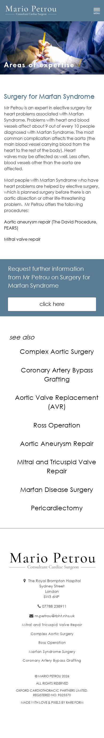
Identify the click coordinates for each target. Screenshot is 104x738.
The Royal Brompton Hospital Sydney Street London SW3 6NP (54, 588)
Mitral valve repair (22, 239)
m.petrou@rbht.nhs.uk (55, 615)
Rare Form (74, 702)
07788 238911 (54, 606)
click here (52, 304)
